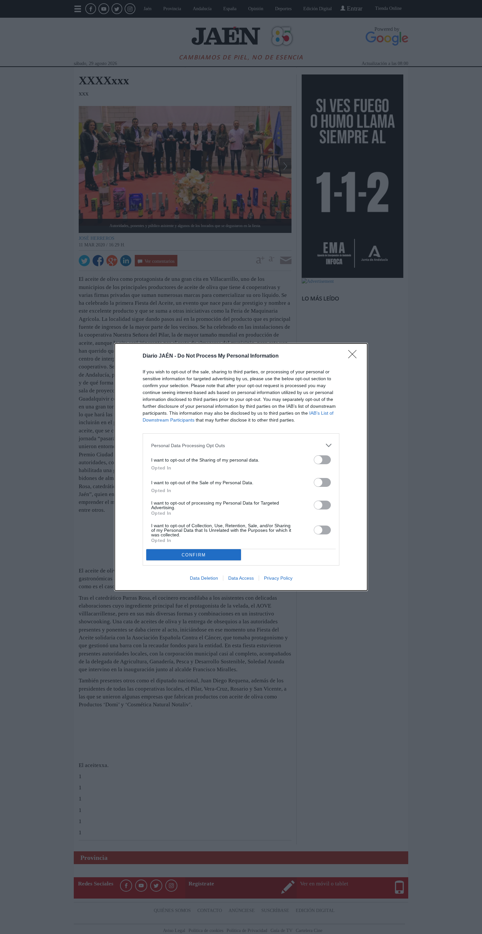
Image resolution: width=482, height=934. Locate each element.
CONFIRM (194, 554)
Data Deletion (204, 578)
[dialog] (241, 467)
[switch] (322, 459)
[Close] (354, 356)
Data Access (241, 578)
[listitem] (241, 445)
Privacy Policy (278, 578)
